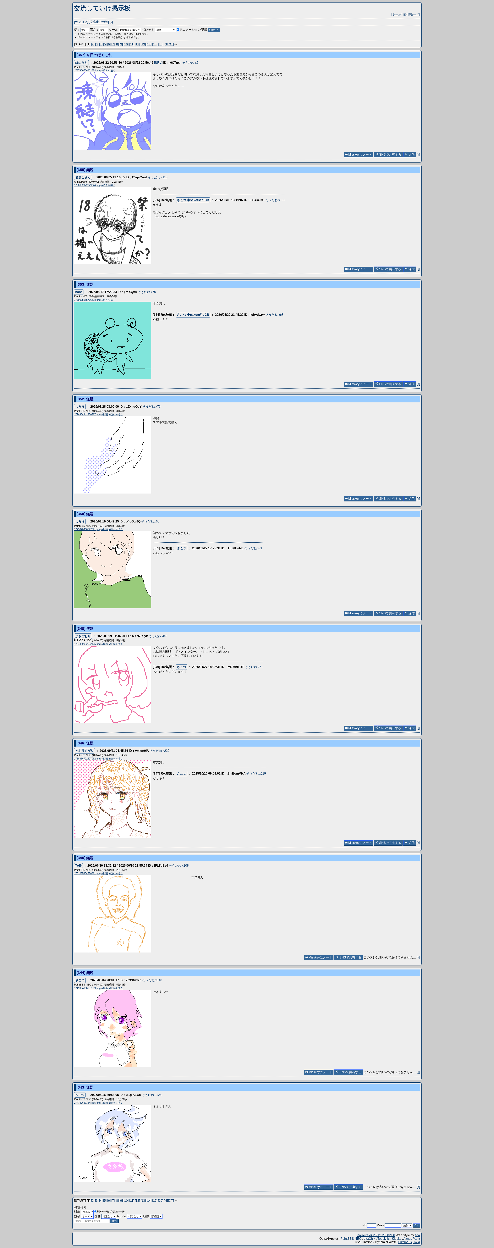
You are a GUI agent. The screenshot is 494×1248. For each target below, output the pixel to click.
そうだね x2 (190, 62)
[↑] (418, 154)
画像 (97, 1216)
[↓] (111, 22)
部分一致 (103, 1211)
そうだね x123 (152, 1094)
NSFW (122, 1216)
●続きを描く (108, 70)
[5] (105, 44)
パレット (148, 29)
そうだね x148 (152, 980)
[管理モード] (411, 14)
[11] (131, 44)
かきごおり (83, 636)
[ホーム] (396, 14)
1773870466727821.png (87, 529)
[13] (143, 44)
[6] (109, 44)
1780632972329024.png (87, 185)
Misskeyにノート (360, 154)
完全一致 (119, 1211)
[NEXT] (169, 44)
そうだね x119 (256, 773)
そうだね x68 (274, 314)
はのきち (81, 62)
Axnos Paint (411, 1238)
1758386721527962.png (87, 758)
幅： (77, 29)
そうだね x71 (253, 548)
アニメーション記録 (193, 29)
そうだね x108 (179, 865)
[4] (100, 44)
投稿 (77, 1216)
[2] (92, 44)
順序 (146, 1216)
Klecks (396, 1238)
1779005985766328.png (87, 299)
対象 (77, 1211)
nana (79, 292)
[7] (113, 44)
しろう (80, 406)
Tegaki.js (383, 1238)
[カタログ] (81, 22)
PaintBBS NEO (350, 1238)
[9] (121, 44)
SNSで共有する (389, 154)
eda (417, 1235)
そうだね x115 (157, 177)
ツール (113, 29)
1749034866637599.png (87, 988)
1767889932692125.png (87, 644)
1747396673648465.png (87, 1102)
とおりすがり (84, 750)
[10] (126, 44)
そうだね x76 (147, 292)
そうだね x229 (159, 750)
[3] (96, 44)
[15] (154, 44)
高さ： (94, 29)
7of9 (78, 865)
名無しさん (83, 177)
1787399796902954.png (87, 70)
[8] (117, 44)
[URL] (158, 62)
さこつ (181, 548)
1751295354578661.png (87, 873)
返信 (411, 154)
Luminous (405, 1242)
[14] (148, 44)
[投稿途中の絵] (99, 22)
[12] (137, 44)
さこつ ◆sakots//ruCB (193, 200)
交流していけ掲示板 (102, 8)
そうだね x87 (158, 636)
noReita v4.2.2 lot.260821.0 (376, 1235)
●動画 (104, 414)
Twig (416, 1242)
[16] (160, 44)
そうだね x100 (275, 200)
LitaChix (369, 1238)
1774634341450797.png (87, 414)
